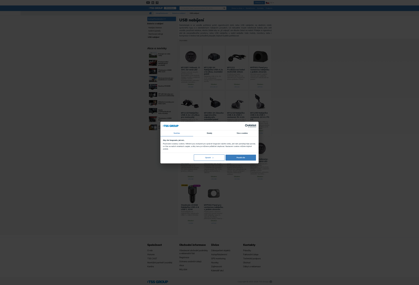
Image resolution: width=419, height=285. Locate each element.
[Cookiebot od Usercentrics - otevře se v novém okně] (246, 125)
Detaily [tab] (209, 133)
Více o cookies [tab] (242, 133)
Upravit (208, 157)
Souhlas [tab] (177, 133)
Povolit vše (241, 157)
